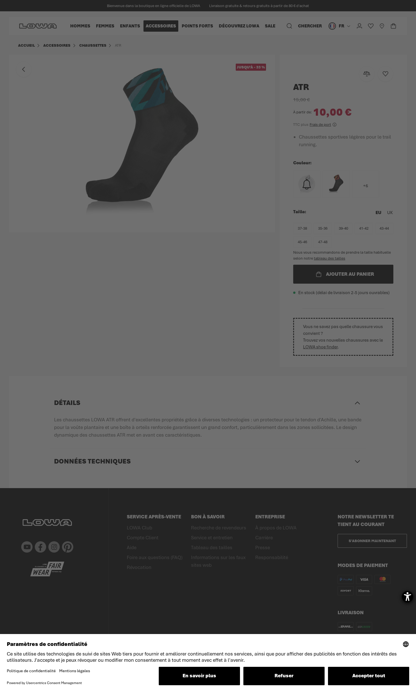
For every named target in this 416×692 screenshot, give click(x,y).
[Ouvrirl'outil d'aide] (407, 596)
